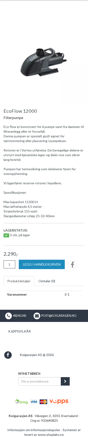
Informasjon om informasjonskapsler (33, 430)
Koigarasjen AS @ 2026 (37, 355)
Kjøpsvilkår (19, 331)
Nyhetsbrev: (29, 373)
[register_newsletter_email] (65, 381)
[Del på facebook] (72, 266)
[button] (8, 355)
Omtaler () (46, 281)
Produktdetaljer (19, 281)
